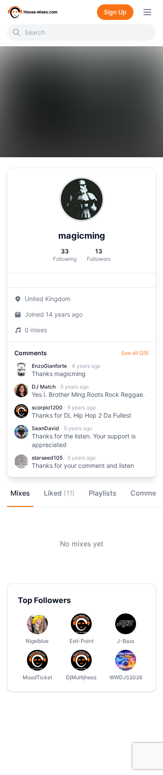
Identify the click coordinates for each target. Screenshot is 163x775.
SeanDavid (45, 428)
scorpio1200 (47, 407)
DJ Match (44, 386)
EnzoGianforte (49, 366)
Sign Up (115, 12)
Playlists (102, 493)
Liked (59, 493)
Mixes (20, 493)
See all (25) (135, 353)
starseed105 (47, 457)
